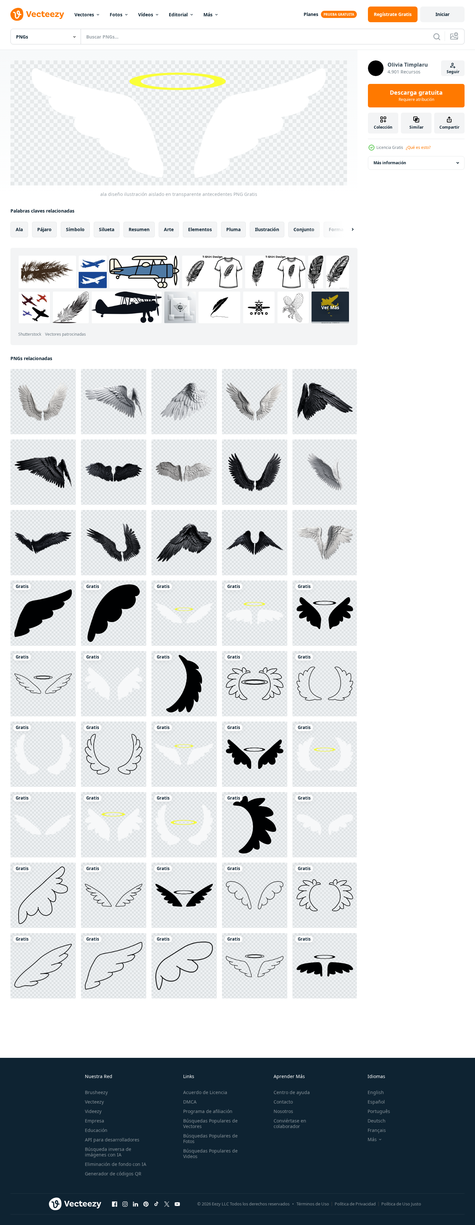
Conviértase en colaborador (290, 1123)
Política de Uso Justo (401, 1204)
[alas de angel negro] (325, 401)
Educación (96, 1130)
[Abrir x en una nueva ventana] (166, 1204)
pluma (233, 229)
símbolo (75, 229)
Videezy (93, 1111)
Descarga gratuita (416, 96)
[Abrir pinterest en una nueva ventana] (146, 1204)
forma (336, 229)
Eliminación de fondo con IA (115, 1164)
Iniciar (442, 14)
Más (208, 14)
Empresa (94, 1121)
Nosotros (283, 1111)
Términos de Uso (312, 1204)
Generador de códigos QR (113, 1173)
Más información (389, 163)
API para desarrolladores (112, 1140)
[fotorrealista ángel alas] (43, 401)
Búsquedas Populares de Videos (210, 1153)
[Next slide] (347, 229)
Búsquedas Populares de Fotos (210, 1138)
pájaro (44, 229)
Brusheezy (96, 1092)
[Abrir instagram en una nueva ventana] (125, 1204)
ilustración (267, 229)
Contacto (283, 1102)
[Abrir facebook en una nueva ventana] (114, 1204)
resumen (139, 229)
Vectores (84, 14)
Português (379, 1111)
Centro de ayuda (292, 1092)
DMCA (190, 1102)
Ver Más (330, 307)
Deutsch (377, 1121)
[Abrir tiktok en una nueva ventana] (156, 1204)
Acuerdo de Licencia (205, 1092)
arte (169, 229)
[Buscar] (437, 36)
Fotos (116, 14)
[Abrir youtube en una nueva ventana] (177, 1204)
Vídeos (145, 14)
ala (19, 229)
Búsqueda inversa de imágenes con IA (108, 1152)
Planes (311, 14)
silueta (106, 229)
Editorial (178, 14)
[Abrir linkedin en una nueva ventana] (135, 1204)
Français (377, 1130)
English (376, 1092)
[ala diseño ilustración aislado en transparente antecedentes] (43, 613)
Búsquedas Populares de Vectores (210, 1123)
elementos (200, 229)
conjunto (303, 229)
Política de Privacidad (355, 1204)
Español (376, 1102)
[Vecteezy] (37, 14)
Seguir (453, 71)
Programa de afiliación (207, 1111)
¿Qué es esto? (418, 147)
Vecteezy (94, 1102)
